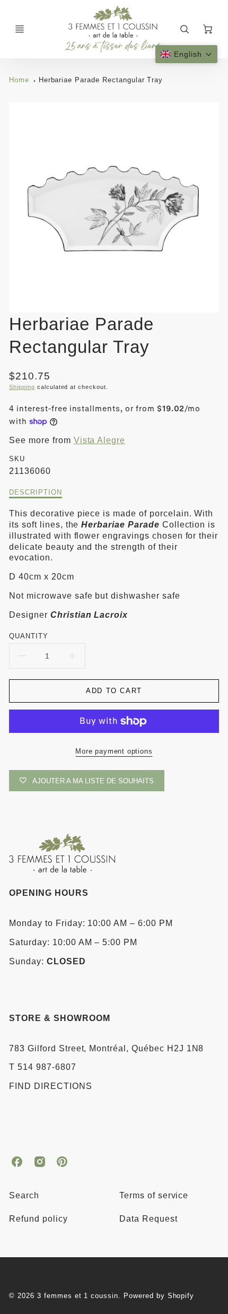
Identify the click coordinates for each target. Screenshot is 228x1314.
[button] (186, 54)
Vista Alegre (100, 440)
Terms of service (153, 1195)
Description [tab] (35, 492)
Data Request (148, 1218)
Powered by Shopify (159, 1296)
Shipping (22, 387)
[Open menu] (19, 29)
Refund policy (38, 1218)
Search (24, 1195)
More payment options (113, 751)
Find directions (50, 1086)
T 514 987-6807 (42, 1066)
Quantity (28, 636)
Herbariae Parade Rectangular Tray (101, 80)
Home (19, 80)
